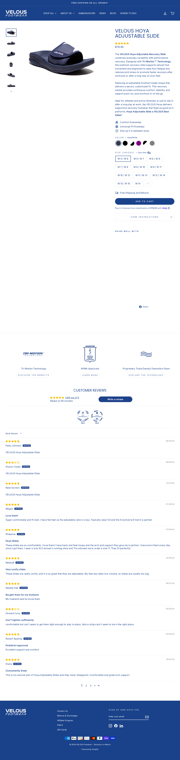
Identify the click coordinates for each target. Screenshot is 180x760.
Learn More (90, 375)
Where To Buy (128, 13)
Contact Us (62, 711)
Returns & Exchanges (67, 716)
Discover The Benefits (34, 375)
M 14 (137, 183)
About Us (66, 13)
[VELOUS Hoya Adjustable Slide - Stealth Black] (120, 292)
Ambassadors (86, 13)
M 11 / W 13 (141, 175)
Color (126, 138)
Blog (113, 13)
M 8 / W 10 (139, 167)
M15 (148, 183)
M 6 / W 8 (154, 158)
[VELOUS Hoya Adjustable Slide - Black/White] (120, 295)
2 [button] (86, 685)
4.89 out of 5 (72, 397)
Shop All (48, 13)
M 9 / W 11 (155, 167)
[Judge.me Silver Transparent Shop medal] (97, 416)
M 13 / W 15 (124, 183)
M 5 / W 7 (139, 158)
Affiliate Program (65, 720)
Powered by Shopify (89, 749)
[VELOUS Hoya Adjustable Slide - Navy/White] (117, 292)
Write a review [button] (115, 399)
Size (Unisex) (131, 152)
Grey (152, 143)
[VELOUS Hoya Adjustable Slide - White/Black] (124, 292)
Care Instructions (145, 217)
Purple (138, 143)
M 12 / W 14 (159, 175)
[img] (12, 441)
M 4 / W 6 (123, 158)
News (102, 13)
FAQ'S (60, 725)
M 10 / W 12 (124, 175)
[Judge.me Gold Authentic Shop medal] (83, 416)
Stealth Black (125, 143)
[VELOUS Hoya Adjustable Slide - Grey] (124, 295)
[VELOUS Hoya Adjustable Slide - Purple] (117, 295)
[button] (122, 43)
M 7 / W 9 (123, 167)
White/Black (132, 143)
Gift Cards (62, 730)
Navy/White (118, 143)
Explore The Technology (146, 375)
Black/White (145, 143)
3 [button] (90, 685)
